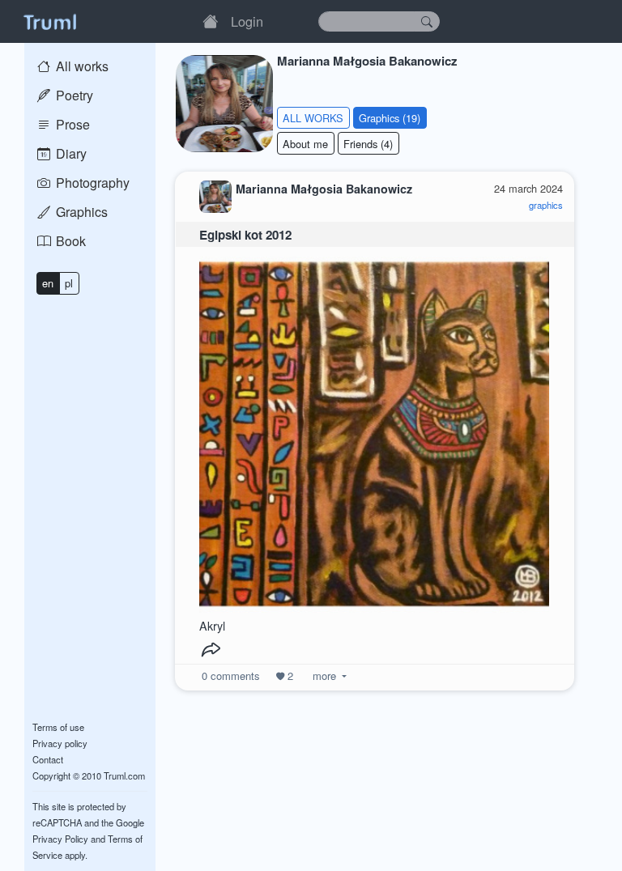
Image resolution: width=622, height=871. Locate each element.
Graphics (80, 211)
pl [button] (69, 283)
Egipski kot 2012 (245, 235)
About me (305, 143)
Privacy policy (59, 743)
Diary (70, 153)
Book (69, 241)
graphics (546, 204)
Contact (47, 759)
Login (247, 21)
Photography (91, 182)
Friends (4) (368, 143)
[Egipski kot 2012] (374, 430)
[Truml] (49, 21)
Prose (71, 124)
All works (81, 66)
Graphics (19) (389, 117)
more (324, 675)
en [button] (47, 283)
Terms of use (58, 726)
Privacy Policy (60, 838)
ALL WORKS (313, 117)
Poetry (73, 95)
